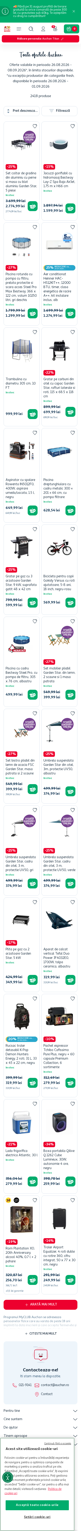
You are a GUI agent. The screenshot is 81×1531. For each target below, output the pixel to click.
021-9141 (25, 1385)
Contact (46, 1394)
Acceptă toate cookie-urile (37, 1505)
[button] (31, 29)
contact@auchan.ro (55, 1385)
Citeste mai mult (43, 1333)
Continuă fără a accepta (57, 1443)
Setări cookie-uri (37, 1517)
